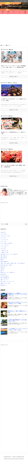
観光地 (11, 49)
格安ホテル (5, 250)
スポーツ (3, 241)
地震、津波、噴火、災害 (6, 265)
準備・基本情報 (5, 277)
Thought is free (21, 458)
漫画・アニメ (4, 279)
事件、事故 (4, 256)
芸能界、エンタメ (5, 283)
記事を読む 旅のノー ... (14, 176)
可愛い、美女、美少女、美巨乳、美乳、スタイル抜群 (13, 263)
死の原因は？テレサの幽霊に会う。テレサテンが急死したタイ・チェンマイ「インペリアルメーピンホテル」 (17, 294)
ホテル (11, 82)
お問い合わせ (17, 1)
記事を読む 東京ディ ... (14, 76)
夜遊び (3, 266)
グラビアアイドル (5, 235)
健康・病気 (4, 257)
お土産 (3, 232)
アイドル (3, 234)
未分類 (11, 115)
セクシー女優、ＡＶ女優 (7, 243)
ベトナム (3, 246)
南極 (2, 259)
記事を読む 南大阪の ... (14, 142)
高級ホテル (15, 82)
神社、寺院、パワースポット (7, 281)
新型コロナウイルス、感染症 (7, 272)
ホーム (3, 45)
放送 (2, 270)
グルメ (3, 237)
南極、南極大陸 (4, 261)
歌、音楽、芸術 (5, 276)
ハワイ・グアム (5, 245)
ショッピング (4, 239)
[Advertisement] (14, 29)
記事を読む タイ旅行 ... (14, 109)
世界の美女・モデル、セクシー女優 (9, 254)
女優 (2, 268)
